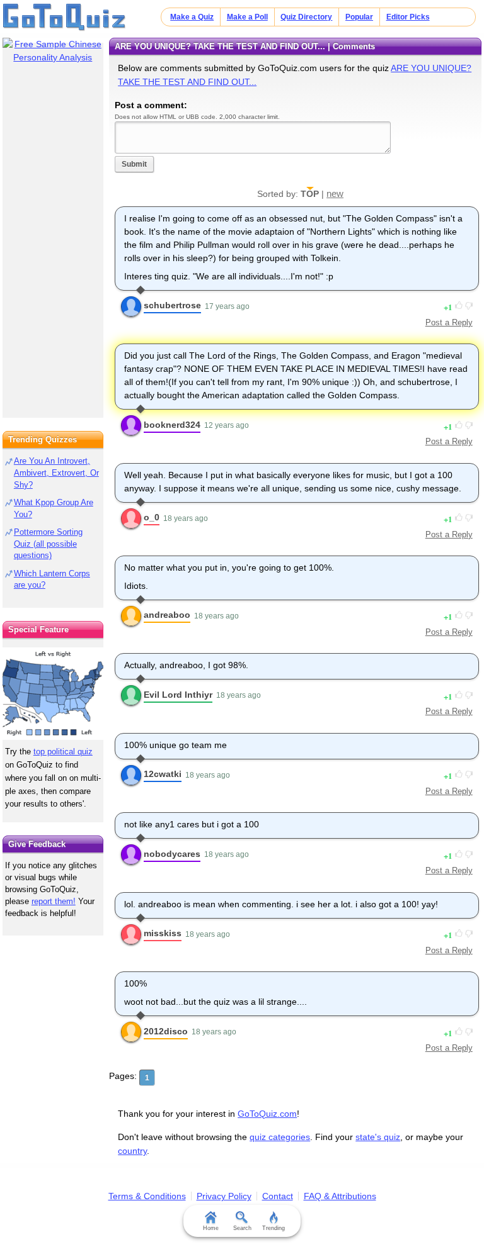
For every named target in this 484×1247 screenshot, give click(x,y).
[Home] (64, 17)
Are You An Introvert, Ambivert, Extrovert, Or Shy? (56, 472)
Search (242, 1228)
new (334, 193)
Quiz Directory (306, 17)
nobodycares (172, 854)
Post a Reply (449, 322)
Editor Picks (408, 17)
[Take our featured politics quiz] (53, 693)
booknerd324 (172, 425)
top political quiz (63, 751)
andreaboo (167, 615)
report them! (54, 901)
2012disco (166, 1031)
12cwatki (163, 774)
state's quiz (377, 1137)
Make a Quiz (192, 17)
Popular (359, 17)
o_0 (151, 517)
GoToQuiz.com (267, 1114)
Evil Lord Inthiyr (178, 695)
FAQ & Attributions (340, 1196)
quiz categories (280, 1137)
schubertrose (172, 305)
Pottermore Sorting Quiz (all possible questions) (48, 544)
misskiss (163, 933)
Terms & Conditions (147, 1196)
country (132, 1151)
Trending (273, 1228)
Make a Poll (247, 17)
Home (211, 1228)
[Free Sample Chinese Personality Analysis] (53, 51)
